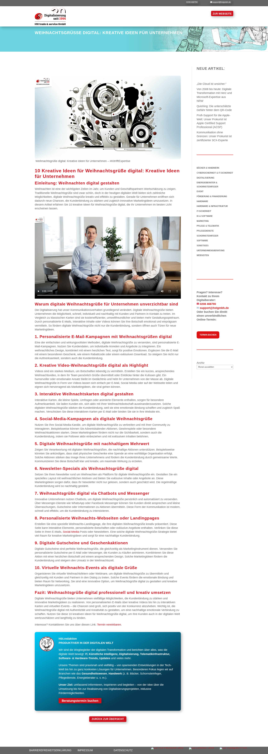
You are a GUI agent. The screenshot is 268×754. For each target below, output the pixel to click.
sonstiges (203, 245)
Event (200, 191)
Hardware (202, 201)
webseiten (203, 255)
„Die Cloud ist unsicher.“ (211, 83)
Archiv (200, 362)
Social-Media (71, 531)
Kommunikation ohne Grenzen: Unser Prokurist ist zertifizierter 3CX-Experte (214, 136)
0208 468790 (192, 2)
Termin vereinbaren (109, 624)
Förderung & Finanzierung (212, 196)
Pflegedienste (205, 231)
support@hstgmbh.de (222, 2)
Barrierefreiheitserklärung (50, 750)
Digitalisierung (205, 178)
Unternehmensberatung (211, 250)
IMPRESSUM (85, 750)
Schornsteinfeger (207, 236)
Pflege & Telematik (208, 226)
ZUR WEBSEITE (222, 13)
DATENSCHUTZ (123, 750)
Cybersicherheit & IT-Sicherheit (215, 173)
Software (202, 240)
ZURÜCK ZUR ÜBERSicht (108, 719)
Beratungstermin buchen (80, 700)
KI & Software (205, 216)
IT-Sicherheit (204, 211)
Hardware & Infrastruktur (212, 206)
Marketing (203, 221)
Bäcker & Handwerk (208, 168)
